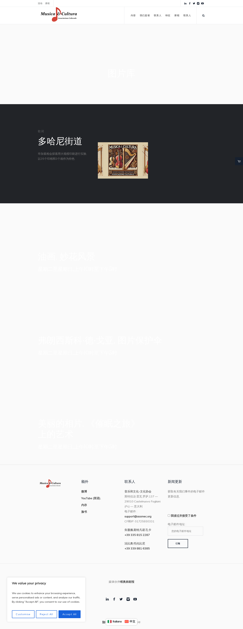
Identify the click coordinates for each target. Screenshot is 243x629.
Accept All (69, 614)
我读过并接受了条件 (183, 515)
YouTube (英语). (91, 498)
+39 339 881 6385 (137, 548)
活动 (40, 3)
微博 (84, 491)
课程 (47, 3)
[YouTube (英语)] (202, 3)
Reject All (46, 614)
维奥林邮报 (127, 581)
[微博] (194, 3)
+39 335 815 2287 (137, 535)
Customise (23, 614)
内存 (84, 505)
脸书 (84, 511)
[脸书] (190, 3)
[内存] (198, 3)
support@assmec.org (138, 516)
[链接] (185, 3)
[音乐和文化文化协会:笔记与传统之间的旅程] (123, 160)
